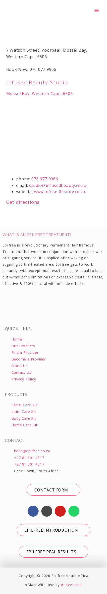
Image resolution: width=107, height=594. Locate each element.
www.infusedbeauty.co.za (59, 191)
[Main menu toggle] (96, 10)
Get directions (23, 202)
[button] (53, 490)
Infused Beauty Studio (37, 82)
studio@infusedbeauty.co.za (57, 185)
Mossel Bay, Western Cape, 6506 (39, 93)
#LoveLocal (71, 584)
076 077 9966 (44, 179)
